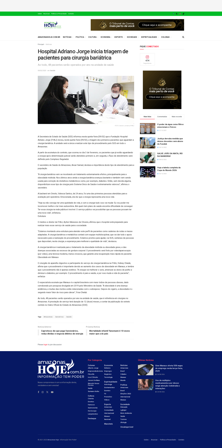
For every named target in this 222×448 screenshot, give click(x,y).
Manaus (107, 416)
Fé (105, 394)
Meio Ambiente (126, 413)
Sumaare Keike (93, 391)
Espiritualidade (149, 37)
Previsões (108, 397)
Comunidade (109, 410)
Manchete (108, 424)
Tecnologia (108, 377)
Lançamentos (93, 414)
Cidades (123, 374)
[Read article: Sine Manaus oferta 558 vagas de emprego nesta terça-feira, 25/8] (145, 369)
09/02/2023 (42, 70)
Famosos (91, 405)
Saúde (52, 70)
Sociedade (132, 37)
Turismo (123, 419)
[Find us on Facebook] (173, 14)
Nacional (107, 419)
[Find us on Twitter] (177, 14)
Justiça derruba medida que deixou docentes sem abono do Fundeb (170, 141)
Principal (41, 44)
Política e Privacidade (59, 14)
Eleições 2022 (125, 394)
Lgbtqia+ (123, 410)
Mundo (123, 380)
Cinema (91, 398)
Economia (105, 37)
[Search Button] (183, 37)
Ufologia (123, 422)
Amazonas (48, 317)
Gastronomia (92, 408)
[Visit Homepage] (52, 24)
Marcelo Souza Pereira (93, 384)
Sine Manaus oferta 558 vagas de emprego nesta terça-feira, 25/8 (169, 368)
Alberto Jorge (93, 368)
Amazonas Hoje (53, 440)
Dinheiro (107, 368)
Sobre (40, 14)
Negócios (108, 374)
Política (80, 37)
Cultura (92, 37)
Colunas (165, 37)
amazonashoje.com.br (49, 37)
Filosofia (91, 374)
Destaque (92, 418)
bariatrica (59, 317)
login (46, 345)
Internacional (109, 413)
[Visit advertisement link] (137, 25)
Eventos (91, 402)
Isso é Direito (93, 377)
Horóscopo (92, 411)
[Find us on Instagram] (180, 14)
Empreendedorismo (95, 371)
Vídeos (106, 400)
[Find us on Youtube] (52, 392)
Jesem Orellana (94, 380)
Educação (123, 407)
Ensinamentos (109, 387)
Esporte (118, 37)
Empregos (108, 371)
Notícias (67, 37)
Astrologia (108, 384)
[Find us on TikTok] (183, 14)
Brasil (122, 371)
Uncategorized (126, 427)
